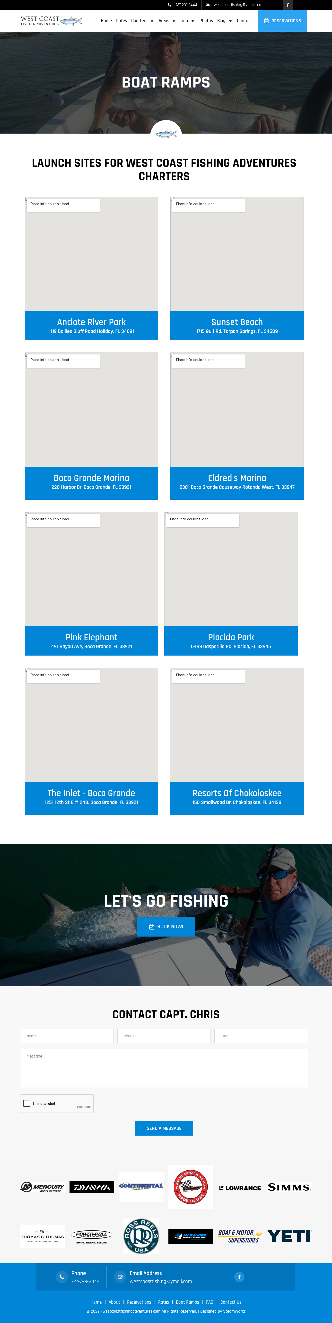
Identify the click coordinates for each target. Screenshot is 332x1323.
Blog (221, 21)
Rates (121, 21)
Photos (206, 21)
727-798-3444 (85, 1281)
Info (184, 21)
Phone (78, 1273)
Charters (139, 21)
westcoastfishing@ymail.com (161, 1281)
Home (106, 21)
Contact (244, 21)
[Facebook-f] (288, 5)
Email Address (146, 1273)
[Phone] (62, 1277)
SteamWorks (234, 1311)
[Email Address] (120, 1277)
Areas (164, 21)
